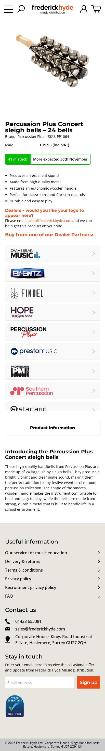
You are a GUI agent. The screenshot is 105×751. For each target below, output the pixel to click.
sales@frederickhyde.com (49, 220)
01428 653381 (28, 621)
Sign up (88, 682)
